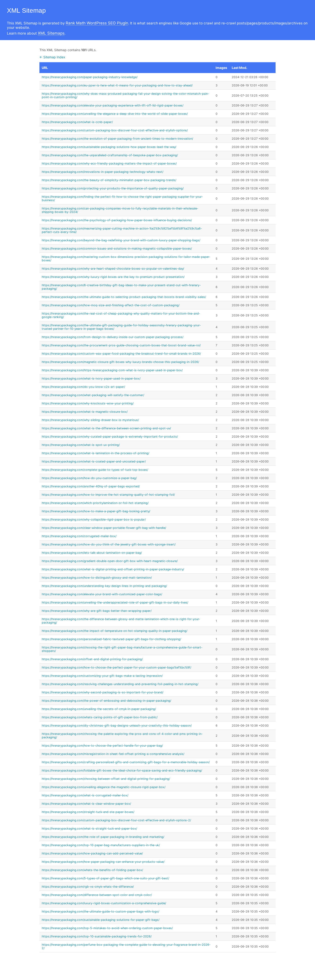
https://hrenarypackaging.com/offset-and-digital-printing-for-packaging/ (92, 659)
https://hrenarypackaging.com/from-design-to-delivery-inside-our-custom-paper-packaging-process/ (112, 337)
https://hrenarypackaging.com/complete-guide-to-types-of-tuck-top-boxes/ (95, 469)
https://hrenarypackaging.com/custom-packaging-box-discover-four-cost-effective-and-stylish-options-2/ (116, 820)
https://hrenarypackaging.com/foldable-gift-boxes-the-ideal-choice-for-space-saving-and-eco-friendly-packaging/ (122, 770)
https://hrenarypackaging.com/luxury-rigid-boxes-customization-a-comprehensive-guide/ (104, 903)
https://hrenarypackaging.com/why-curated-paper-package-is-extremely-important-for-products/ (110, 436)
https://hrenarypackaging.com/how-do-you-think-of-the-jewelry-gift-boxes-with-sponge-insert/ (108, 544)
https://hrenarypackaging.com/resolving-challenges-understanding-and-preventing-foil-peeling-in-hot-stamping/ (120, 684)
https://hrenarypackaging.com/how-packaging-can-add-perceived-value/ (92, 853)
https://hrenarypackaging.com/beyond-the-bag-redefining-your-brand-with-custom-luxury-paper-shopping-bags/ (121, 240)
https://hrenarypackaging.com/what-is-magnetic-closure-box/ (85, 411)
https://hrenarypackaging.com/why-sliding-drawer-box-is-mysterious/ (90, 420)
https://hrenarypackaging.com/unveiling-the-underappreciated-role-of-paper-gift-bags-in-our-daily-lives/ (115, 602)
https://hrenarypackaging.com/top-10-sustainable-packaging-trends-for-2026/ (97, 936)
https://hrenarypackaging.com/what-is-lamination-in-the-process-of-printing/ (95, 453)
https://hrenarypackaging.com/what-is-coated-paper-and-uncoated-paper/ (94, 461)
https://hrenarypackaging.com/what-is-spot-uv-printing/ (81, 445)
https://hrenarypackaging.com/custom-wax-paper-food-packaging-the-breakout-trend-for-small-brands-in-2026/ (121, 353)
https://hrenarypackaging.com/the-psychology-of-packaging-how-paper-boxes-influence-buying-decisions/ (117, 220)
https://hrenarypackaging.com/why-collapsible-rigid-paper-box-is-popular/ (94, 519)
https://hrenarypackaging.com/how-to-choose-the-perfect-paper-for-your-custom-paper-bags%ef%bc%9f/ (116, 667)
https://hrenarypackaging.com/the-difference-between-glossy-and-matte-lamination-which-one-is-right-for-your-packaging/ (121, 620)
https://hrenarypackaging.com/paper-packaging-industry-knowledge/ (89, 77)
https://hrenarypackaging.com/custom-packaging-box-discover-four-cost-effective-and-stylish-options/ (115, 130)
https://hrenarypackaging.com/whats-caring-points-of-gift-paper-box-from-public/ (100, 717)
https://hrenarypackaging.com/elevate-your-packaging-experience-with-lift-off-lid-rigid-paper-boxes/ (112, 105)
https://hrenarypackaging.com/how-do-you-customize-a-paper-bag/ (89, 478)
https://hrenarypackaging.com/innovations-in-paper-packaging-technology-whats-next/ (102, 172)
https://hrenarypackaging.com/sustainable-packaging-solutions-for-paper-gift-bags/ (100, 920)
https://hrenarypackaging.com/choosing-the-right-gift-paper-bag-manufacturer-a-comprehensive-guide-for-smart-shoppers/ (122, 649)
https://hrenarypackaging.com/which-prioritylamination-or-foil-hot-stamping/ (95, 503)
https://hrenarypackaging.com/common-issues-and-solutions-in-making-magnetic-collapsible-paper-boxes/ (117, 248)
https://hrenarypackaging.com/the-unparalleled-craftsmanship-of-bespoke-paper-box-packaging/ (110, 155)
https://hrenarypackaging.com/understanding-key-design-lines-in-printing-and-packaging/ (104, 586)
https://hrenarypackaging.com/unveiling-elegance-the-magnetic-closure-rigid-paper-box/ (103, 787)
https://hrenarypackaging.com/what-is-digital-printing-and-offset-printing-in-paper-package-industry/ (113, 569)
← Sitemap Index (52, 57)
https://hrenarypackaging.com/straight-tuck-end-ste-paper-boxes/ (88, 812)
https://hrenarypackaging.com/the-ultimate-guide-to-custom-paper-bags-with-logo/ (100, 911)
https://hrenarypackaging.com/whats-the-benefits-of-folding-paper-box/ (92, 870)
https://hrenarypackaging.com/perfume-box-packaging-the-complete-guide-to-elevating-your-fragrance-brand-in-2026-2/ (126, 946)
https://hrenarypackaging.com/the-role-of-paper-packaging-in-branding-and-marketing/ (103, 837)
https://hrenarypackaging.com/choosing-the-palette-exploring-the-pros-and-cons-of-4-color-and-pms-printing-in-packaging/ (122, 735)
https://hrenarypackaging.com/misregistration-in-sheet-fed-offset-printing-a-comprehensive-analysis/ (113, 754)
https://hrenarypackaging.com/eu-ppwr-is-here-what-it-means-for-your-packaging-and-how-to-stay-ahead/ (117, 85)
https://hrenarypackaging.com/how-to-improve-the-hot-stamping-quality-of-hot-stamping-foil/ (108, 494)
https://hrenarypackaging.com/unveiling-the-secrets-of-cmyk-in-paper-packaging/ (99, 709)
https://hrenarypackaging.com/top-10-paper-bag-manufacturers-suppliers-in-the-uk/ (101, 845)
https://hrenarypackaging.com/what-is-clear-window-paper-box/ (86, 803)
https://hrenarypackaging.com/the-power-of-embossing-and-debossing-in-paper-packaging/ (106, 700)
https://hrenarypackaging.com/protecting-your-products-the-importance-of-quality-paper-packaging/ (113, 188)
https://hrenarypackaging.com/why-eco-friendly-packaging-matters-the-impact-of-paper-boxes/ (109, 163)
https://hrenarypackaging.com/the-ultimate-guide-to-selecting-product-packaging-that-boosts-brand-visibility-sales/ (124, 297)
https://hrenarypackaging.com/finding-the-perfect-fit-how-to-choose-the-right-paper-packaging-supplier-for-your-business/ (122, 198)
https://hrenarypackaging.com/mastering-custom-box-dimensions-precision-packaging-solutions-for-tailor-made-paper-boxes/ (126, 258)
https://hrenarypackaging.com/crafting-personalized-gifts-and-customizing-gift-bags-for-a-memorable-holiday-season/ (126, 762)
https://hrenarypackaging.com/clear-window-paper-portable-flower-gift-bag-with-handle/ (104, 528)
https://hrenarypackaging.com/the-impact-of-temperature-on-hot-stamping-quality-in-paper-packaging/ (114, 631)
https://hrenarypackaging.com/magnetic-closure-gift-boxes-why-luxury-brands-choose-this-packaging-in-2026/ (120, 362)
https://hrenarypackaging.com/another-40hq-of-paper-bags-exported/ (91, 486)
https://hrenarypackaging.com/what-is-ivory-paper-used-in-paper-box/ (91, 378)
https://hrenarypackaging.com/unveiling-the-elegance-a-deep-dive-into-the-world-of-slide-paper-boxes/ (115, 113)
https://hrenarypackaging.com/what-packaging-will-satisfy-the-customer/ (93, 395)
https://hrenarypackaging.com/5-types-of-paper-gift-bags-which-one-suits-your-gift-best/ (105, 878)
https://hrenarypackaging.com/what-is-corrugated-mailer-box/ (85, 795)
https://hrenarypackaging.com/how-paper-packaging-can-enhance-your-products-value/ (103, 861)
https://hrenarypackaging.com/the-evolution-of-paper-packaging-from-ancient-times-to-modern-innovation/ (117, 138)
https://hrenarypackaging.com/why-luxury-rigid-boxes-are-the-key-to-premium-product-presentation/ (113, 277)
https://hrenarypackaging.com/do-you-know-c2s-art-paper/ (83, 387)
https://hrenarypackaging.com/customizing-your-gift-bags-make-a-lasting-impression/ (102, 675)
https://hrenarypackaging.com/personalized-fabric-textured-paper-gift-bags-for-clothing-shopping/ (111, 639)
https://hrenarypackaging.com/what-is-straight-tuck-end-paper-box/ (89, 828)
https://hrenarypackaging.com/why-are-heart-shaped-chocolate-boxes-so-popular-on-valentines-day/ (113, 268)
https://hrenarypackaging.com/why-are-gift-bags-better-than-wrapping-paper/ (97, 610)
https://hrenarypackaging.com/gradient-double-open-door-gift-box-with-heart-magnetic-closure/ (110, 561)
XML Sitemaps (51, 33)
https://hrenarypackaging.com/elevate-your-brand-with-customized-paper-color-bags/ (102, 594)
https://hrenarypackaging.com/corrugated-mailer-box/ (79, 536)
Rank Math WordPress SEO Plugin (97, 23)
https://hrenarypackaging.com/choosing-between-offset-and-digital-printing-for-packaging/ (106, 778)
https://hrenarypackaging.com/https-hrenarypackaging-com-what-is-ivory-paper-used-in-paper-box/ (112, 370)
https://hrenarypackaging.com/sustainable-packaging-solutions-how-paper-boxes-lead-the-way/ (109, 147)
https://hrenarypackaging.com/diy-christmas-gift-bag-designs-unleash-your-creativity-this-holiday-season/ (117, 725)
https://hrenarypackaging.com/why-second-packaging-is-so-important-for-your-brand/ (102, 692)
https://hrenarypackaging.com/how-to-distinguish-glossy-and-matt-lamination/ (97, 577)
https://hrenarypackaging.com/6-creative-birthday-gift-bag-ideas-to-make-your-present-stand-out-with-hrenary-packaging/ (121, 286)
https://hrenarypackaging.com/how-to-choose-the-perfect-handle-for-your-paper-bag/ (102, 745)
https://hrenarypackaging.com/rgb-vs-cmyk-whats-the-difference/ (88, 886)
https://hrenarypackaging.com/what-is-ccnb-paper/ (77, 122)
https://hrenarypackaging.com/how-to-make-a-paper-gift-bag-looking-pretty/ (96, 511)
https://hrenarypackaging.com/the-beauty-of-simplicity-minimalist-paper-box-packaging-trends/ (109, 180)
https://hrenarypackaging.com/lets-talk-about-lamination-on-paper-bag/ (92, 552)
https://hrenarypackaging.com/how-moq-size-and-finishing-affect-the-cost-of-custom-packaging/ (110, 305)
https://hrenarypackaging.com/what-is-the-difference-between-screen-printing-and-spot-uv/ (106, 428)
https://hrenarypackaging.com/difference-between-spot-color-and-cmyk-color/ (97, 895)
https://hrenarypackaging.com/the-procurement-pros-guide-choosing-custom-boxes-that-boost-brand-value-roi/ (121, 345)
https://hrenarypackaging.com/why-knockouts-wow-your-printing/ (88, 403)
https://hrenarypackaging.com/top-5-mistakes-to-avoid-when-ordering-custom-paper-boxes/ (107, 928)
